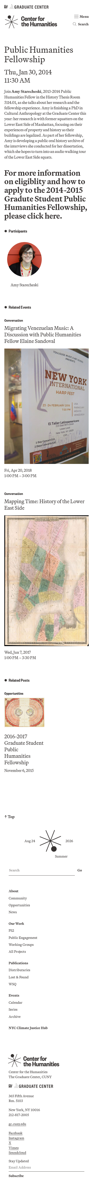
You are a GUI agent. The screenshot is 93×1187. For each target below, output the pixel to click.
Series (13, 1009)
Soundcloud (17, 1152)
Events (14, 995)
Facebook (15, 1133)
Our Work (16, 923)
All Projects (17, 951)
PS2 (11, 930)
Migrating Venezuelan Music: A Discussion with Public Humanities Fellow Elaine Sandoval (42, 334)
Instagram (16, 1138)
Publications (18, 963)
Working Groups (21, 944)
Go (79, 870)
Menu (84, 16)
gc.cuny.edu (17, 1124)
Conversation (13, 320)
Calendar (15, 1002)
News (13, 912)
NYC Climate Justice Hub (28, 1028)
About (13, 891)
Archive (15, 1016)
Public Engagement (23, 937)
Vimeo (14, 1148)
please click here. (33, 216)
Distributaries (19, 970)
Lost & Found (19, 977)
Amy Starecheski (24, 284)
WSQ (12, 984)
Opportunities (13, 693)
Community (18, 898)
